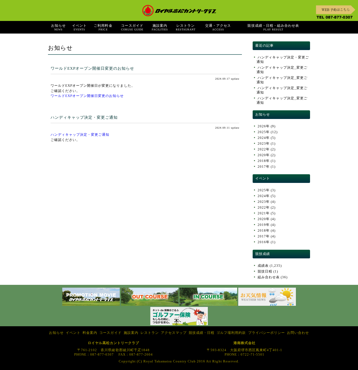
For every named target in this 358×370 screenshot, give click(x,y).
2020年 (264, 155)
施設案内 (160, 27)
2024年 (264, 138)
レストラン (186, 27)
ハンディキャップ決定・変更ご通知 (84, 117)
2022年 (264, 149)
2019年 (264, 225)
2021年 (264, 213)
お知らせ (58, 27)
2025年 (264, 132)
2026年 (264, 126)
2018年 (264, 161)
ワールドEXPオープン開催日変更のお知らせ (92, 68)
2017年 (264, 166)
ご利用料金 (103, 27)
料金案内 (90, 333)
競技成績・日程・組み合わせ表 (273, 27)
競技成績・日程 (201, 333)
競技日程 (265, 271)
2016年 (264, 242)
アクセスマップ (174, 333)
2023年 (264, 143)
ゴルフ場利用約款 (231, 333)
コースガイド (132, 27)
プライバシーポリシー (266, 333)
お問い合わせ (298, 333)
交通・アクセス (218, 27)
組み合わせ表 (269, 277)
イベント (79, 27)
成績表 (263, 266)
